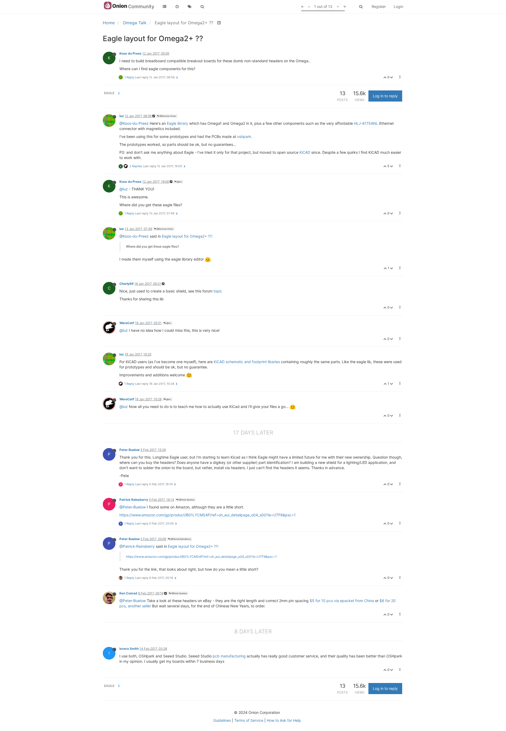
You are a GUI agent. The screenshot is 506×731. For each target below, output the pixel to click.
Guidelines (222, 720)
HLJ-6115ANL (366, 123)
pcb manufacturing (229, 656)
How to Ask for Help (284, 720)
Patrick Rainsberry (133, 500)
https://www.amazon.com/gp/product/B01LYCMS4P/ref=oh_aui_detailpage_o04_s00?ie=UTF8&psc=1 (207, 515)
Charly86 (126, 284)
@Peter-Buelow (132, 507)
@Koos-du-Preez (134, 123)
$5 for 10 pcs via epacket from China (342, 600)
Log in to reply (385, 96)
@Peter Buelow (186, 499)
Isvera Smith (129, 649)
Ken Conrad (128, 593)
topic (217, 291)
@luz (179, 181)
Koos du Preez (130, 53)
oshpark (244, 136)
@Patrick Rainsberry (180, 539)
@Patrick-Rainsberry (137, 546)
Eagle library (177, 123)
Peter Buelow (129, 450)
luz (121, 116)
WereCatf (126, 323)
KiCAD (304, 152)
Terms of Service (248, 720)
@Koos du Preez (167, 116)
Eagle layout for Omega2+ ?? (187, 236)
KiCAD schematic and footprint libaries (247, 361)
